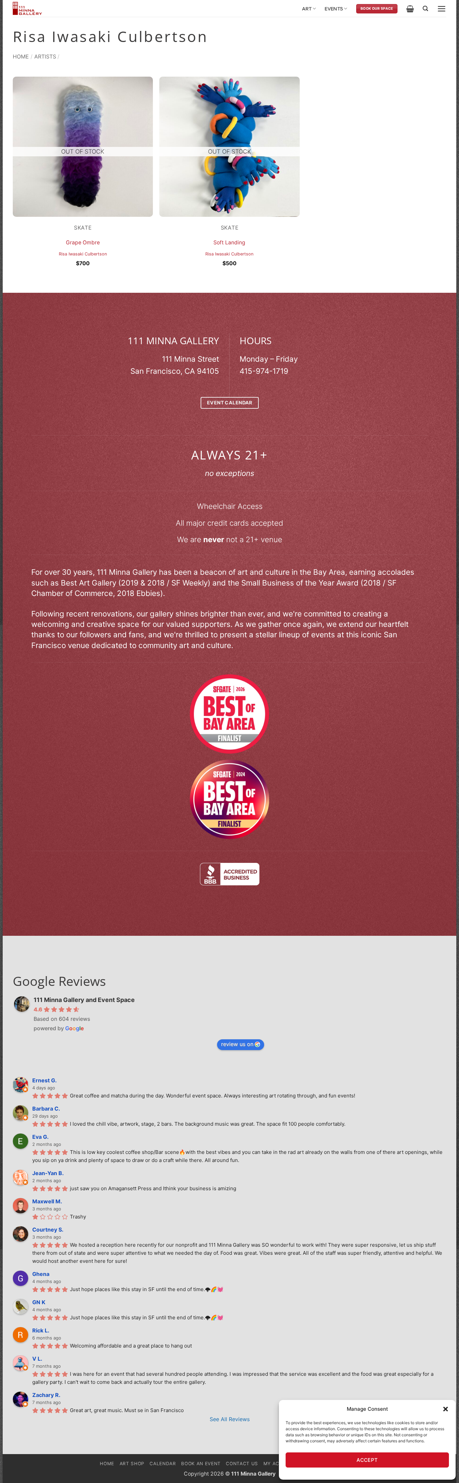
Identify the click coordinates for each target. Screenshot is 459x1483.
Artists (45, 56)
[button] (445, 1409)
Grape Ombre (83, 242)
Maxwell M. (47, 1201)
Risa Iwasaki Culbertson (83, 253)
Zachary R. (46, 1395)
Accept (367, 1460)
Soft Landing (229, 242)
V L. (37, 1358)
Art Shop (132, 1463)
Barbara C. (46, 1108)
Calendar (163, 1463)
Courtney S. (48, 1229)
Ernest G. (44, 1080)
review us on (237, 1044)
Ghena (40, 1274)
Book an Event (201, 1463)
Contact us (242, 1463)
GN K (38, 1302)
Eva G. (40, 1136)
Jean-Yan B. (48, 1173)
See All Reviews (230, 1419)
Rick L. (40, 1330)
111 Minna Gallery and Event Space (84, 999)
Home (21, 56)
